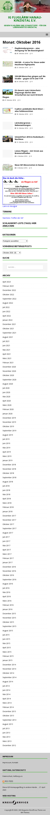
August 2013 (8, 724)
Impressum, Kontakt (10, 762)
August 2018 (8, 481)
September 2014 (9, 677)
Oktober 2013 (8, 715)
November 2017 (9, 520)
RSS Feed (9, 781)
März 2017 (7, 554)
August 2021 (8, 337)
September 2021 (9, 333)
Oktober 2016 (8, 575)
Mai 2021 (6, 350)
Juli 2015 (6, 635)
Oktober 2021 (8, 328)
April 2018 (7, 498)
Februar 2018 (8, 507)
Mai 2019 (6, 447)
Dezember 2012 (9, 745)
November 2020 (9, 371)
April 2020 (7, 401)
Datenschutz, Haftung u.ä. (13, 776)
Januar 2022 (7, 320)
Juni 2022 (6, 311)
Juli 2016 (6, 588)
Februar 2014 (8, 707)
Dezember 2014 (9, 664)
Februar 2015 (8, 656)
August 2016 (8, 583)
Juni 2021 (6, 345)
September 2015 (9, 626)
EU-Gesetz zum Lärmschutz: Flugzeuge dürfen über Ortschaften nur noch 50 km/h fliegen (23, 93)
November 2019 (9, 422)
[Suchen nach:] (25, 267)
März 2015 (7, 652)
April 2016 (7, 596)
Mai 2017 (6, 545)
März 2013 (7, 741)
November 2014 (9, 669)
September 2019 (9, 430)
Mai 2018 (6, 494)
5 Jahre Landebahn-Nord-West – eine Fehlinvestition (29, 110)
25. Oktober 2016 (22, 67)
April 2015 (7, 647)
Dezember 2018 (9, 464)
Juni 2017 (6, 541)
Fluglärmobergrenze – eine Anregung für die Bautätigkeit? (29, 49)
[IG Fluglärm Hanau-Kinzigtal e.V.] (25, 11)
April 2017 (7, 549)
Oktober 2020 (8, 375)
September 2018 (9, 477)
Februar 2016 (8, 605)
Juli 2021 (6, 341)
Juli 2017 (6, 537)
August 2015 (8, 630)
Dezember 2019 (9, 418)
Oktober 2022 (8, 294)
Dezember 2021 (9, 324)
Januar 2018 (7, 511)
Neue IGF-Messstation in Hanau (29, 165)
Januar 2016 (7, 609)
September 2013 (9, 720)
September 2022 (9, 298)
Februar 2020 (8, 409)
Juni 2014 (6, 690)
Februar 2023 (8, 286)
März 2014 (7, 703)
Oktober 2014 (8, 673)
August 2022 (8, 303)
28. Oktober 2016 (22, 53)
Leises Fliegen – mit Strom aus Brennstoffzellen (29, 152)
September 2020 (9, 379)
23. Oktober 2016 (10, 100)
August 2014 (8, 681)
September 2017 (9, 528)
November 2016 (9, 571)
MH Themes (25, 812)
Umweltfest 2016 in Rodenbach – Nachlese (30, 138)
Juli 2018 (6, 486)
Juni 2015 (6, 639)
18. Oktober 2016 (22, 114)
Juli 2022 (6, 307)
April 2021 (7, 354)
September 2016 (9, 579)
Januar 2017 (7, 562)
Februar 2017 (8, 558)
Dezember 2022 (9, 290)
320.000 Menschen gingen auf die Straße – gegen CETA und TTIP (30, 77)
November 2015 (9, 618)
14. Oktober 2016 (22, 128)
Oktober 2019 (8, 426)
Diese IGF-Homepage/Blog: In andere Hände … (21, 787)
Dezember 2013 (9, 711)
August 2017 (8, 533)
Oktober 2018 (8, 473)
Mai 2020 (6, 396)
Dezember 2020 (9, 367)
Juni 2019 (6, 443)
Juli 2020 (6, 388)
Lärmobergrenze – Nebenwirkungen (23, 124)
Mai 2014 (6, 694)
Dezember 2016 (9, 567)
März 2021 (7, 358)
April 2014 (7, 698)
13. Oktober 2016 (22, 142)
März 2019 (7, 456)
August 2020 (8, 384)
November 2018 (9, 469)
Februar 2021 (8, 362)
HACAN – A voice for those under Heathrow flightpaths (30, 63)
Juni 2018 (6, 490)
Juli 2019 (6, 439)
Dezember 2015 (9, 613)
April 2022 (7, 316)
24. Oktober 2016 (22, 81)
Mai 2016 (6, 592)
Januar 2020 (7, 413)
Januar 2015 (7, 660)
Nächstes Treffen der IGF (13, 218)
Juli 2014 (6, 686)
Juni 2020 (6, 392)
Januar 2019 (7, 460)
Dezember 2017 (9, 515)
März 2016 (7, 601)
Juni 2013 (6, 732)
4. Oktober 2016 (22, 168)
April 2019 (7, 452)
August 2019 (8, 435)
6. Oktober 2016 (22, 156)
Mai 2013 (6, 737)
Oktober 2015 (8, 622)
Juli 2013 (6, 728)
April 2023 (7, 282)
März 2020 (7, 405)
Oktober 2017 (8, 524)
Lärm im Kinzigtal (10, 206)
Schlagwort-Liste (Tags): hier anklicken (19, 224)
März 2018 (7, 503)
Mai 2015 (6, 643)
